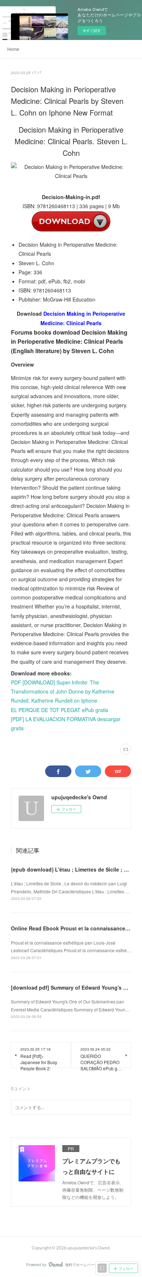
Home (13, 49)
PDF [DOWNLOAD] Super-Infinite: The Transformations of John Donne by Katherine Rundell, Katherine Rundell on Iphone (62, 691)
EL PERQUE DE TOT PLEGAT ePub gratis (59, 710)
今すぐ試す (92, 30)
